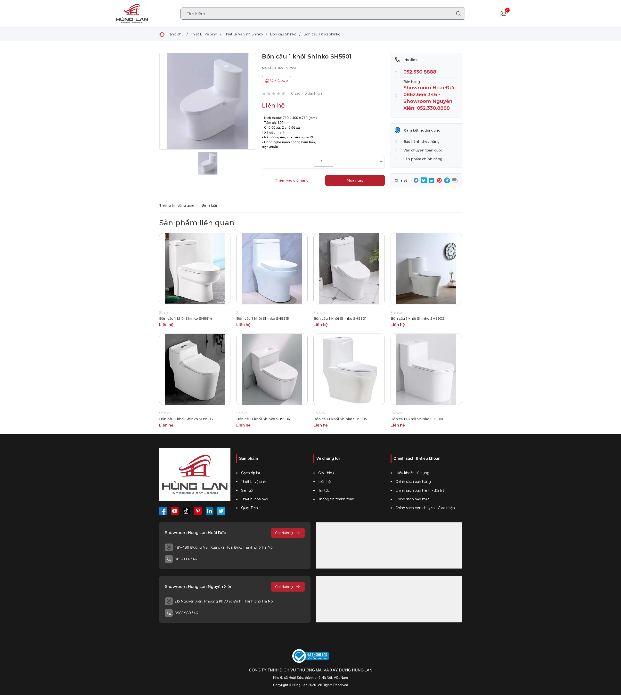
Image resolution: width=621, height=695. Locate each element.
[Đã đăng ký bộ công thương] (310, 656)
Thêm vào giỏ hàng (292, 180)
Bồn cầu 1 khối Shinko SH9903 (186, 419)
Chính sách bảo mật (412, 499)
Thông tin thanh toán (336, 499)
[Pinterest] (198, 511)
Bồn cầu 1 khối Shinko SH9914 (185, 318)
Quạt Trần (249, 508)
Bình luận (209, 205)
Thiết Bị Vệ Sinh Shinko (243, 34)
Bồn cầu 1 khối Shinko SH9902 (417, 318)
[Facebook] (163, 511)
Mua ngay (355, 180)
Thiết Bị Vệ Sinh (204, 34)
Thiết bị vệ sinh (253, 481)
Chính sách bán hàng (413, 481)
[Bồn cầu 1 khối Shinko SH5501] (207, 106)
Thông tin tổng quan (177, 205)
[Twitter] (221, 511)
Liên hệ (324, 481)
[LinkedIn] (209, 511)
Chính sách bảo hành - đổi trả (419, 490)
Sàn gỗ (247, 490)
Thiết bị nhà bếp (254, 499)
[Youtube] (175, 511)
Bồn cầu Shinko (283, 34)
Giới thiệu (326, 473)
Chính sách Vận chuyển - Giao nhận (425, 508)
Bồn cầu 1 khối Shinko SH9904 (263, 419)
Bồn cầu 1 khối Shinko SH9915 (262, 318)
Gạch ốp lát (250, 473)
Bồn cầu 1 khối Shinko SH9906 (417, 419)
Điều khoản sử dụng (412, 473)
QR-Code (278, 80)
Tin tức (324, 490)
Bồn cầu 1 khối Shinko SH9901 (340, 318)
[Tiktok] (186, 511)
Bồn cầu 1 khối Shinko (321, 34)
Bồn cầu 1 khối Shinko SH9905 (340, 419)
